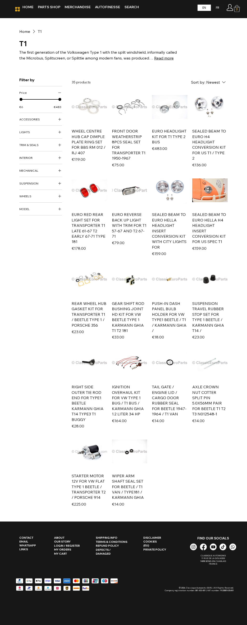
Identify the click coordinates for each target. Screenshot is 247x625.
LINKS (23, 549)
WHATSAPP (27, 545)
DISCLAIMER (152, 537)
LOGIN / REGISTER (67, 545)
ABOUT (59, 537)
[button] (237, 8)
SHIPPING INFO (106, 537)
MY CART (60, 553)
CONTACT (26, 537)
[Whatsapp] (232, 547)
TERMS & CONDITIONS (111, 542)
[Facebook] (203, 547)
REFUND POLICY (107, 545)
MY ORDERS (62, 549)
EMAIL (23, 541)
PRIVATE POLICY (154, 549)
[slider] (21, 99)
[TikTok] (223, 547)
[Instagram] (193, 547)
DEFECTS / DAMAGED (103, 551)
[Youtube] (213, 547)
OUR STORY (62, 541)
